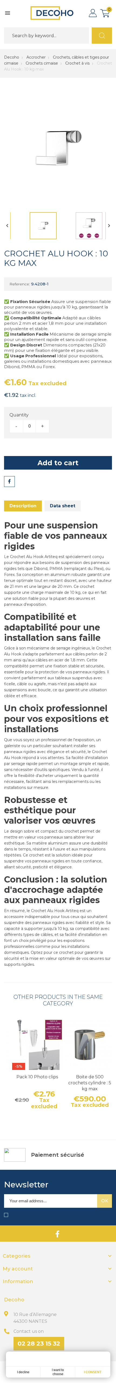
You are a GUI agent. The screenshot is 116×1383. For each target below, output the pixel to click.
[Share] (9, 481)
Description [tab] (22, 505)
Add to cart (58, 463)
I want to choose (58, 1372)
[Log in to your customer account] (93, 13)
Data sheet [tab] (62, 505)
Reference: (19, 284)
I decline (23, 1372)
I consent (92, 1372)
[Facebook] (57, 1233)
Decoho (11, 57)
